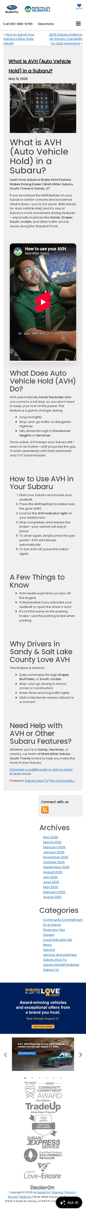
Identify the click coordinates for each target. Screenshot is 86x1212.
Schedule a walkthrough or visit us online (41, 769)
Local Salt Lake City (57, 939)
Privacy (70, 1192)
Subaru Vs (51, 969)
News (47, 944)
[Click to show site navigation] (78, 24)
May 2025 (50, 887)
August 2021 (52, 897)
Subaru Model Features (61, 964)
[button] (17, 24)
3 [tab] (39, 1078)
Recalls (13, 1197)
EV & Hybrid (52, 925)
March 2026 (52, 842)
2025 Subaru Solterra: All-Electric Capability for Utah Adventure (65, 39)
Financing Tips (54, 930)
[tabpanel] (43, 1054)
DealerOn (43, 1192)
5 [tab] (53, 1078)
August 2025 (52, 872)
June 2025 (51, 882)
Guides (48, 935)
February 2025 (54, 892)
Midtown (26, 1197)
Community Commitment (62, 920)
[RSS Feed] (45, 810)
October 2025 (54, 862)
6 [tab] (61, 1078)
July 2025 (50, 877)
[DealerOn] (42, 1187)
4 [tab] (46, 1078)
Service (49, 949)
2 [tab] (32, 1078)
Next (80, 1054)
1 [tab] (25, 1078)
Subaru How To (36, 780)
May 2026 (50, 837)
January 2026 (53, 852)
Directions (46, 24)
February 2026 (54, 847)
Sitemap (57, 1192)
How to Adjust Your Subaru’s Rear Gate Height (19, 39)
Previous (5, 1054)
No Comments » (62, 780)
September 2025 (56, 867)
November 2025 (55, 857)
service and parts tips (60, 954)
